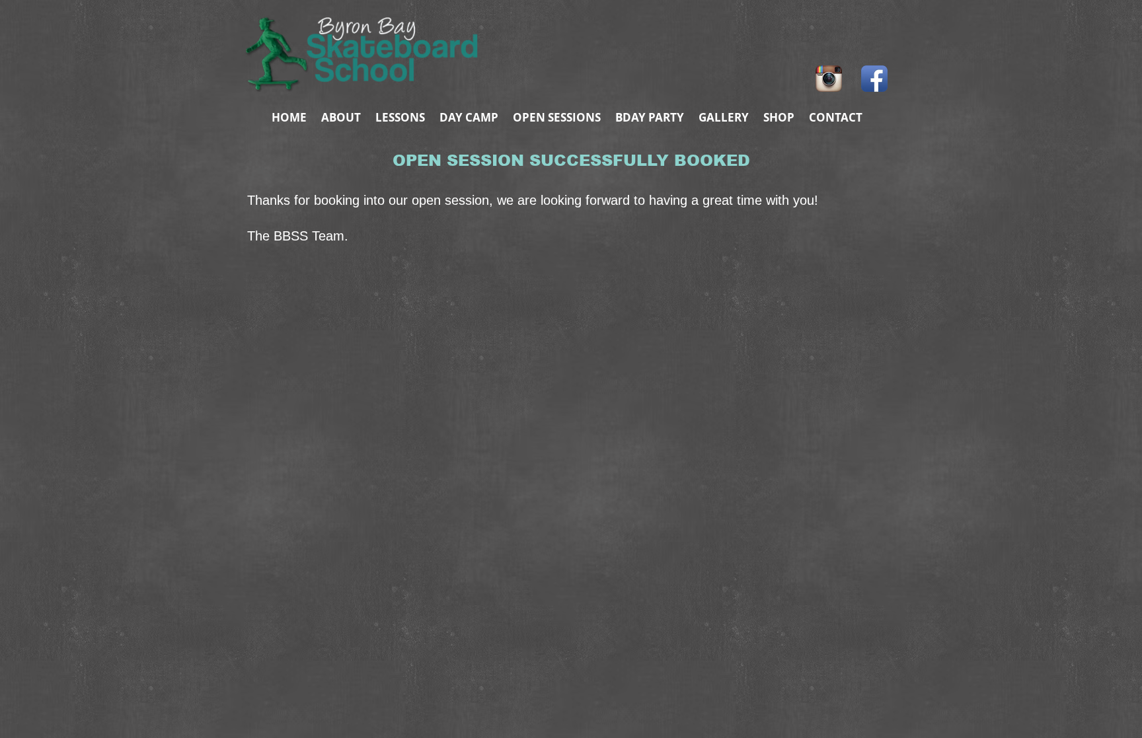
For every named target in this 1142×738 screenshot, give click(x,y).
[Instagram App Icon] (829, 78)
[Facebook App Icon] (874, 78)
